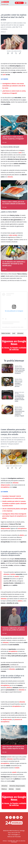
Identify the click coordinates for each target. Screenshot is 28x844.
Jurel (13, 333)
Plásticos (4, 789)
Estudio (18, 789)
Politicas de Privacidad (14, 837)
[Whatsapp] (8, 53)
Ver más (4, 142)
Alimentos (20, 333)
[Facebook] (12, 53)
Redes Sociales (6, 333)
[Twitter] (16, 53)
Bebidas (11, 789)
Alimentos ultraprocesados (17, 786)
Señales (20, 3)
